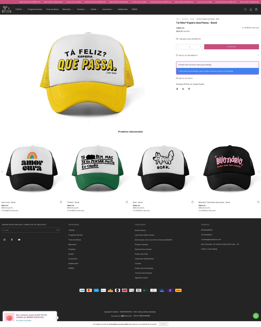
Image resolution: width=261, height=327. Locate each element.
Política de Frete (141, 254)
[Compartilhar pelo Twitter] (183, 89)
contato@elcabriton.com (211, 239)
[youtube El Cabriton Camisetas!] (19, 240)
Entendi (163, 324)
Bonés (192, 19)
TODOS (18, 9)
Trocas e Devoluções (143, 273)
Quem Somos (140, 230)
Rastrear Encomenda (143, 249)
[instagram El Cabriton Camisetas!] (4, 240)
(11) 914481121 (206, 235)
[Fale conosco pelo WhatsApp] (256, 316)
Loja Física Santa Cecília (144, 235)
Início (178, 19)
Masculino (67, 9)
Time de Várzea (52, 9)
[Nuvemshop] (141, 316)
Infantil (94, 9)
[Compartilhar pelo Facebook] (177, 89)
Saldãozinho (123, 9)
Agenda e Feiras (141, 278)
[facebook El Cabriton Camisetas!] (12, 240)
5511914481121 (206, 230)
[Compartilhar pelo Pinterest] (189, 89)
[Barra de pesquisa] (245, 10)
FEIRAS (134, 9)
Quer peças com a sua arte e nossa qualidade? (153, 240)
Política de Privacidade (144, 268)
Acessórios (107, 9)
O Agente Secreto (35, 9)
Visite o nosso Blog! (209, 249)
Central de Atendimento (144, 259)
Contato (138, 263)
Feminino (81, 9)
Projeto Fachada (141, 244)
